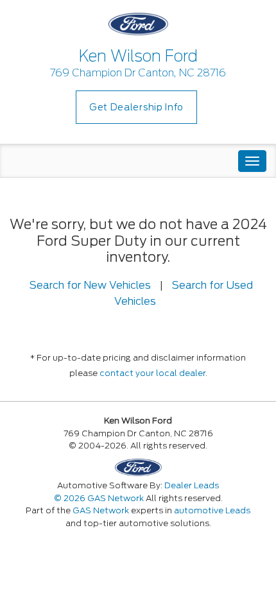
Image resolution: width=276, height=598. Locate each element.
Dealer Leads (191, 485)
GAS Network (101, 510)
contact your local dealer (152, 373)
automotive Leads (212, 510)
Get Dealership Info (136, 107)
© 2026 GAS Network (99, 498)
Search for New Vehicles (90, 285)
